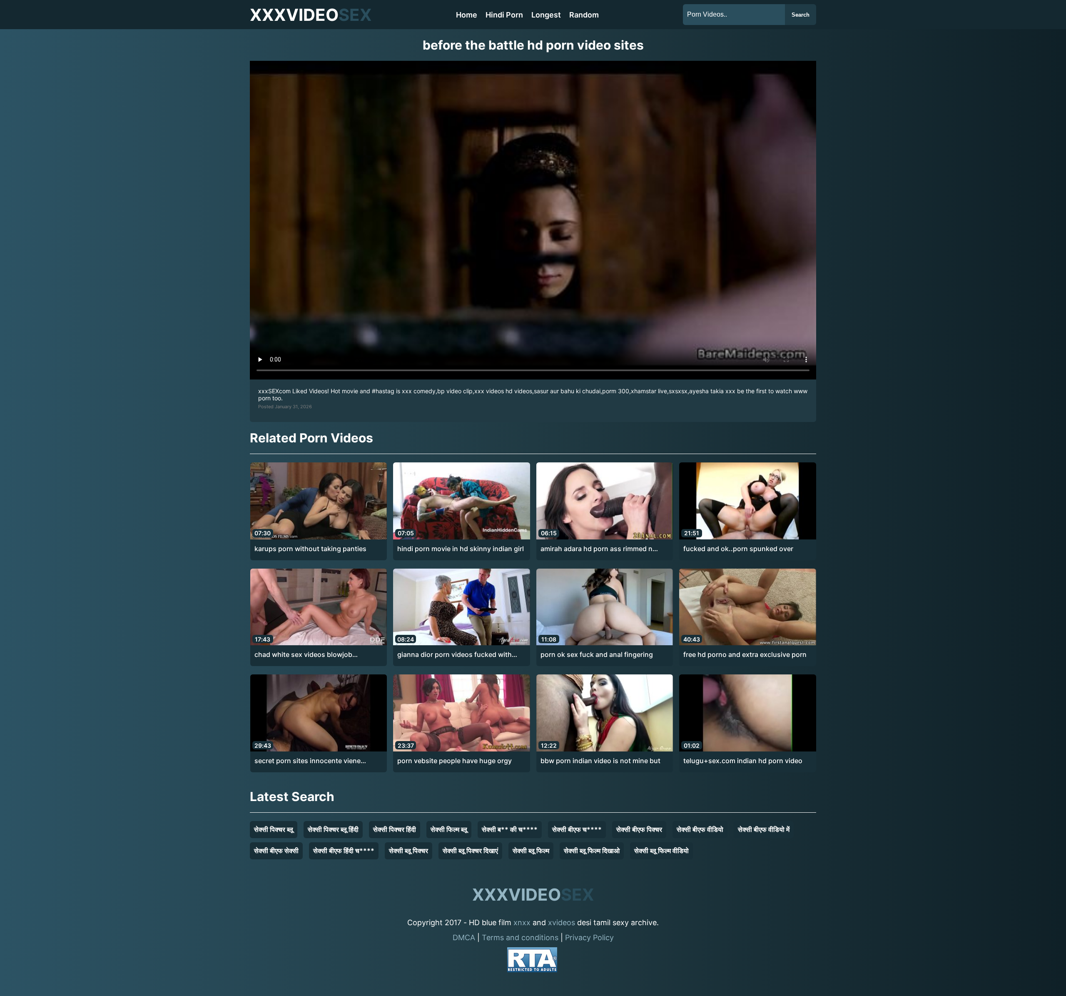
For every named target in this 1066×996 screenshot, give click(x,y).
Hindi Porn (504, 14)
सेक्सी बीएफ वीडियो (700, 829)
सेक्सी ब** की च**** (510, 829)
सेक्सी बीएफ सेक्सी (276, 850)
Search (800, 15)
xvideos (561, 922)
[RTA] (532, 961)
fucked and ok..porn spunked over (738, 548)
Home (466, 14)
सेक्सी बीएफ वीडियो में (764, 829)
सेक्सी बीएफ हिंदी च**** (343, 850)
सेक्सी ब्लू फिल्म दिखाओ (592, 850)
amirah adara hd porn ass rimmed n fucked (596, 549)
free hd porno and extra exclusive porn (745, 654)
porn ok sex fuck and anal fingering (596, 654)
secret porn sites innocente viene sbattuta (307, 761)
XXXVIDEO (311, 15)
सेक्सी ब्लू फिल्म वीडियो (661, 850)
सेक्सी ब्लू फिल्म (531, 850)
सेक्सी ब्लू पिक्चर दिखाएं (470, 850)
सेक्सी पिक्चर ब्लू (273, 829)
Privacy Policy (589, 937)
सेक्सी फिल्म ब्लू (449, 829)
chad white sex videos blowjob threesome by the (303, 654)
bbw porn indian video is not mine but (600, 760)
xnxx (522, 922)
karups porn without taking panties (310, 548)
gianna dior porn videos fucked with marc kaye (454, 654)
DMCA (464, 937)
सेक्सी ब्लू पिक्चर (408, 850)
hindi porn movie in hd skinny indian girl (460, 548)
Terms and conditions (520, 937)
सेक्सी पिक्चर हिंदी (394, 829)
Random (584, 14)
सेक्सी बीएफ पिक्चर (639, 829)
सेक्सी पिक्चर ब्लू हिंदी (333, 829)
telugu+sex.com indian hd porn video (742, 760)
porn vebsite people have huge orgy (454, 760)
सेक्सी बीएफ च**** (577, 829)
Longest (546, 14)
